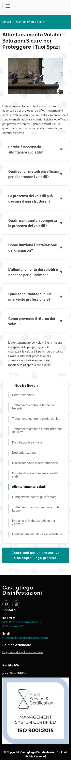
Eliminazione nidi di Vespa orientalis (37, 534)
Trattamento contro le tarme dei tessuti (33, 406)
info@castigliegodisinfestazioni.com (25, 637)
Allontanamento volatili (29, 487)
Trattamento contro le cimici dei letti (36, 419)
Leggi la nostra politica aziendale (22, 652)
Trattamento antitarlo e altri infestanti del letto (37, 430)
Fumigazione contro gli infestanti (34, 497)
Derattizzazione (23, 395)
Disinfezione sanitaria (27, 442)
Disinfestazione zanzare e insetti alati (35, 474)
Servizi (6, 21)
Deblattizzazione (24, 453)
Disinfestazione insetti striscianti (35, 463)
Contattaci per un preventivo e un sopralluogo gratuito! (35, 555)
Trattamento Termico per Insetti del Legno (36, 508)
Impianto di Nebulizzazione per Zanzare (33, 522)
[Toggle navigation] (7, 6)
